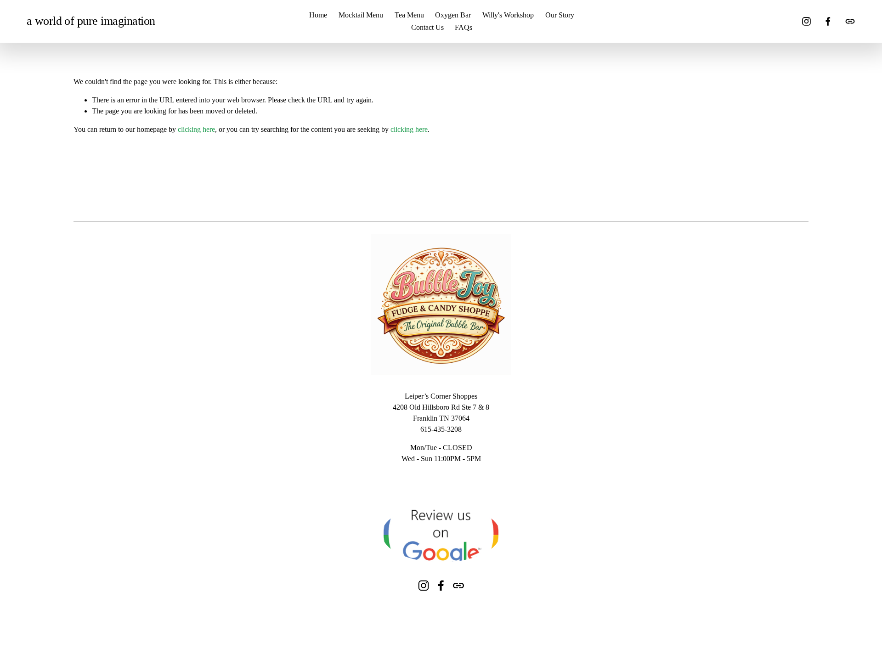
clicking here (196, 129)
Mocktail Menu (361, 15)
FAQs (463, 27)
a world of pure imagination (91, 21)
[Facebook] (828, 21)
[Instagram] (806, 21)
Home (318, 15)
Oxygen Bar (453, 15)
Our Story (559, 15)
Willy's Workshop (508, 15)
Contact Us (427, 27)
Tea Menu (409, 15)
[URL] (850, 21)
